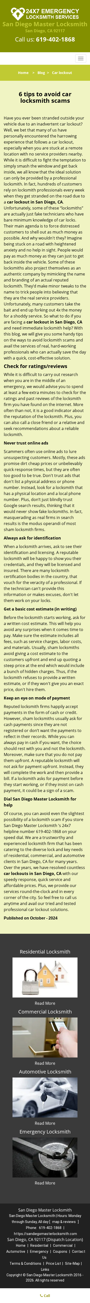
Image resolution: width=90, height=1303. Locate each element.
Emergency (39, 1252)
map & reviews (64, 1222)
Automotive (15, 1252)
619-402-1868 (55, 39)
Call (46, 1295)
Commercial (62, 1246)
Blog (41, 72)
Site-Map (72, 1264)
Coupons (60, 1252)
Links (45, 1270)
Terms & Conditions (25, 1264)
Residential (39, 1246)
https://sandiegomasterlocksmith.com (45, 1234)
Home (23, 72)
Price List (53, 1264)
